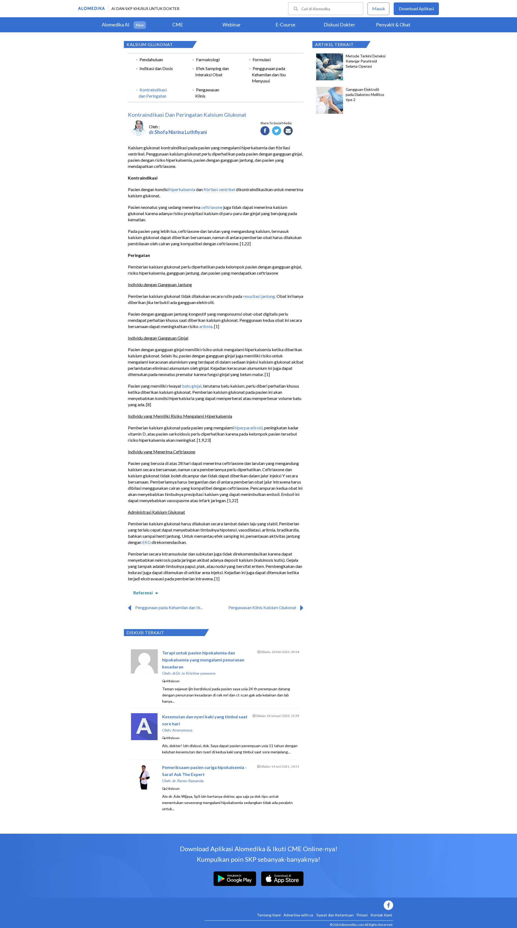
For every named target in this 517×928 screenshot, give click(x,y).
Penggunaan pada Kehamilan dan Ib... (169, 607)
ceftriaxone (211, 207)
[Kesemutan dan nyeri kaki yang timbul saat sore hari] (144, 738)
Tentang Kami (269, 915)
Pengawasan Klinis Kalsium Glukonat (262, 607)
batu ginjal (191, 385)
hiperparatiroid (249, 427)
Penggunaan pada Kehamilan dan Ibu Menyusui (269, 74)
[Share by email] (288, 131)
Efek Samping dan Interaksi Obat (212, 71)
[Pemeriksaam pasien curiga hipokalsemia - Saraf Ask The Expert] (144, 789)
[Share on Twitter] (276, 131)
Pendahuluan (151, 59)
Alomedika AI (116, 24)
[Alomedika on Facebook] (299, 905)
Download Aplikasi (416, 8)
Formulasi (262, 59)
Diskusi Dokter (339, 24)
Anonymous (182, 730)
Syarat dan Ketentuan (335, 915)
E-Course (285, 24)
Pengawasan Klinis (207, 92)
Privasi (362, 915)
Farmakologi (208, 59)
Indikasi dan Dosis (156, 68)
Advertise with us (298, 915)
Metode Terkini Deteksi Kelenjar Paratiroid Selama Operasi (366, 61)
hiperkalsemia (182, 189)
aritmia (205, 326)
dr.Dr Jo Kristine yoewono (194, 673)
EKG (146, 542)
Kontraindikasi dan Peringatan (153, 92)
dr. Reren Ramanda (188, 780)
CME (177, 24)
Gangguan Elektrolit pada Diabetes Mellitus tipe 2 (365, 94)
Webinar (231, 24)
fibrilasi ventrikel (219, 189)
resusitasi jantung (259, 296)
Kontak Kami (381, 915)
